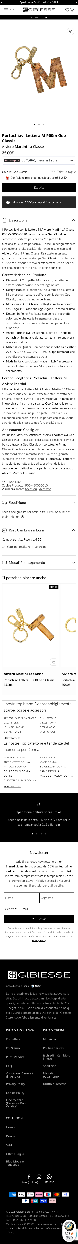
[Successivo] (77, 2)
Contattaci (13, 1039)
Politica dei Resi (53, 1048)
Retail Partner (25, 1228)
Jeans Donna (48, 762)
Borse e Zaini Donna (53, 766)
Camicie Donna (49, 771)
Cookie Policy (15, 1093)
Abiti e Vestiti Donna (17, 762)
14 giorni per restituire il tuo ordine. (24, 546)
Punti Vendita (15, 1057)
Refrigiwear (47, 727)
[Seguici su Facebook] (29, 1176)
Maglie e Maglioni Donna (56, 775)
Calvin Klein (11, 722)
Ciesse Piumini (48, 722)
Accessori (31, 489)
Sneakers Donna (14, 757)
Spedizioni (50, 1066)
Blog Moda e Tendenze (15, 1163)
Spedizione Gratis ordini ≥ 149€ (39, 2)
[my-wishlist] (67, 10)
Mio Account (51, 1039)
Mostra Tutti (12, 737)
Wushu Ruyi (47, 731)
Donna (33, 17)
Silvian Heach (12, 731)
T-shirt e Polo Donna (17, 771)
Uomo (44, 17)
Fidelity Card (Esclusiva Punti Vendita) (16, 1103)
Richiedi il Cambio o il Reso (56, 1057)
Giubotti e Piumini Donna (20, 780)
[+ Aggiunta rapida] (53, 662)
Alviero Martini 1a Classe (23, 146)
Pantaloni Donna (15, 766)
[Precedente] (1, 2)
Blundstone (48, 718)
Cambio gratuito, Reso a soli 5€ (21, 539)
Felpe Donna (48, 757)
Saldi (9, 1145)
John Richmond (14, 727)
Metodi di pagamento (51, 1074)
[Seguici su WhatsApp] (49, 1176)
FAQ (9, 1066)
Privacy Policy (39, 940)
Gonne (8, 775)
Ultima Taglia (15, 1154)
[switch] (69, 1238)
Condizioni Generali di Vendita (19, 1074)
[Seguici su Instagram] (39, 1176)
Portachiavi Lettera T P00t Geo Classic (29, 680)
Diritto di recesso (54, 1084)
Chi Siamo (13, 1048)
